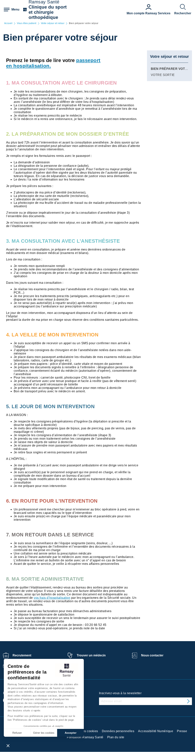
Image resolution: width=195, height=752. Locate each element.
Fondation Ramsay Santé (85, 737)
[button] (8, 745)
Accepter (70, 732)
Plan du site (115, 737)
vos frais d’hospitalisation (52, 597)
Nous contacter (152, 655)
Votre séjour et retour (53, 23)
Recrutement (22, 655)
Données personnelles (118, 731)
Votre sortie (163, 75)
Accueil (8, 23)
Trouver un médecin (91, 655)
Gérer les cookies (43, 732)
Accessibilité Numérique (155, 731)
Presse (182, 731)
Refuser (17, 732)
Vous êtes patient (26, 23)
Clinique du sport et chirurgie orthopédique (48, 12)
